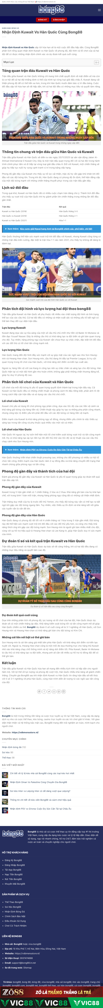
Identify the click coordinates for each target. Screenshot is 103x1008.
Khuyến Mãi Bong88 (15, 883)
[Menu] (99, 10)
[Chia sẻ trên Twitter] (49, 691)
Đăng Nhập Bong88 (15, 865)
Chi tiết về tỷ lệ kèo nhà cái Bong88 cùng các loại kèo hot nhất (42, 773)
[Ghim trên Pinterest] (59, 691)
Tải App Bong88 (13, 869)
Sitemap (27, 967)
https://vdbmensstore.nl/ (25, 732)
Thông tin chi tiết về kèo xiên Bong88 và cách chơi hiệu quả (40, 800)
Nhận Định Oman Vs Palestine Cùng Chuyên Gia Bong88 (38, 782)
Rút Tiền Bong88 (13, 879)
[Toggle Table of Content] (95, 62)
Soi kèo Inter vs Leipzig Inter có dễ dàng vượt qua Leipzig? (40, 791)
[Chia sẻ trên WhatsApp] (39, 691)
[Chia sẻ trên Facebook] (44, 691)
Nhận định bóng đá (11, 747)
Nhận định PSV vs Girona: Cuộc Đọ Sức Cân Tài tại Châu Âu (40, 808)
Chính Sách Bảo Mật (15, 916)
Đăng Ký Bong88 (13, 860)
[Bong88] (51, 10)
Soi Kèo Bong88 (13, 907)
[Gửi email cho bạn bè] (54, 691)
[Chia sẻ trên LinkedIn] (63, 691)
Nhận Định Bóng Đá (15, 911)
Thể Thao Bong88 (14, 902)
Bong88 (31, 627)
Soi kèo (6, 752)
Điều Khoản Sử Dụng (15, 921)
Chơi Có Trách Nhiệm (16, 925)
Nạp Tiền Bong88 (14, 874)
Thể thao (6, 757)
